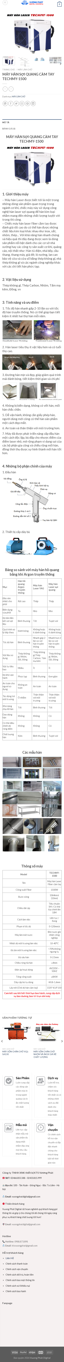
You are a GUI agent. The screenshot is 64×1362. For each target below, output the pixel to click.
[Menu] (5, 2)
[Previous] (7, 32)
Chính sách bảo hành (16, 1291)
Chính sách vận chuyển (17, 1269)
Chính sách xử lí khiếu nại (18, 1285)
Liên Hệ (10, 1258)
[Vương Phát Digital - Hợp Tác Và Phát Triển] (32, 2)
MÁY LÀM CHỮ (25, 69)
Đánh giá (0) (8, 128)
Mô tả (5, 122)
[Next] (56, 32)
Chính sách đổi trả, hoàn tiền (20, 1274)
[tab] (32, 122)
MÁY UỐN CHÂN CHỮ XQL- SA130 (15, 1053)
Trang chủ (8, 69)
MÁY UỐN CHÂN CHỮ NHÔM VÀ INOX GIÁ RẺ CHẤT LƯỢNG (45, 1054)
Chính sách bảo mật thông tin (20, 1280)
